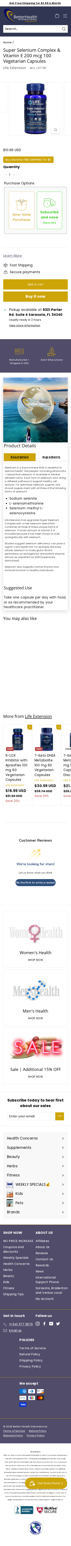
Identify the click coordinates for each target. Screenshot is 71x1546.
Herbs (7, 1270)
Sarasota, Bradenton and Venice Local (52, 1290)
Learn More (12, 255)
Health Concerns (16, 1264)
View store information (24, 325)
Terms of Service (32, 1348)
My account (45, 1299)
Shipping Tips (13, 1294)
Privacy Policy (30, 1366)
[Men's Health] (35, 989)
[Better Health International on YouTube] (51, 1323)
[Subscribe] (59, 1116)
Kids (6, 1282)
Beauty (8, 1276)
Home (7, 42)
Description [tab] (20, 457)
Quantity (11, 166)
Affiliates (42, 1241)
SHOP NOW (35, 960)
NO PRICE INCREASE (18, 1241)
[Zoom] (55, 129)
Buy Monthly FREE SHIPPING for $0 (28, 160)
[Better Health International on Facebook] (44, 1323)
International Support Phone (47, 1279)
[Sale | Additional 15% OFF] (35, 1048)
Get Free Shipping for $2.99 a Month (35, 3)
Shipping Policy (31, 1360)
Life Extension (14, 68)
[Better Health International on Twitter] (58, 1323)
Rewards (42, 1265)
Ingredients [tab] (51, 457)
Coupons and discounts (13, 1249)
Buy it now (35, 296)
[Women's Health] (35, 931)
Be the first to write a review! (35, 882)
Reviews (42, 1253)
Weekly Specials (15, 1258)
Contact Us (44, 1259)
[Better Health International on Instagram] (38, 1323)
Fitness (8, 1288)
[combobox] (35, 29)
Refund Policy (29, 1354)
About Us (43, 1247)
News (40, 1271)
